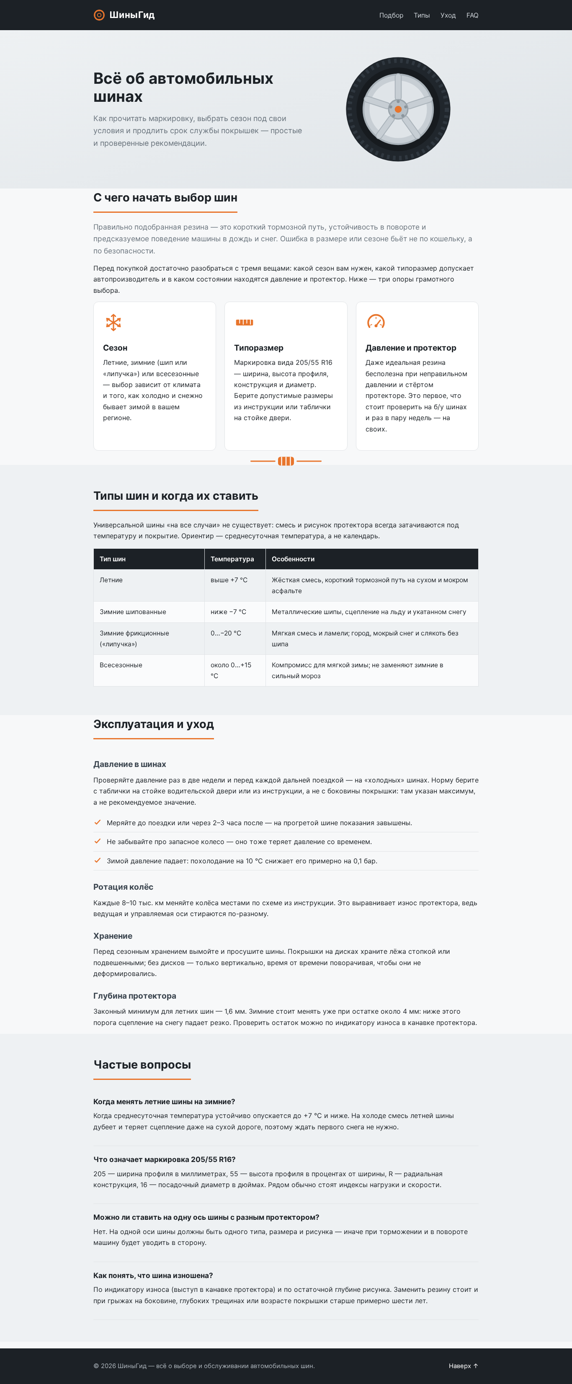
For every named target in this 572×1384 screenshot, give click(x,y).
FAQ (472, 15)
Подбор (391, 15)
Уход (448, 15)
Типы (422, 15)
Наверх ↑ (464, 1366)
